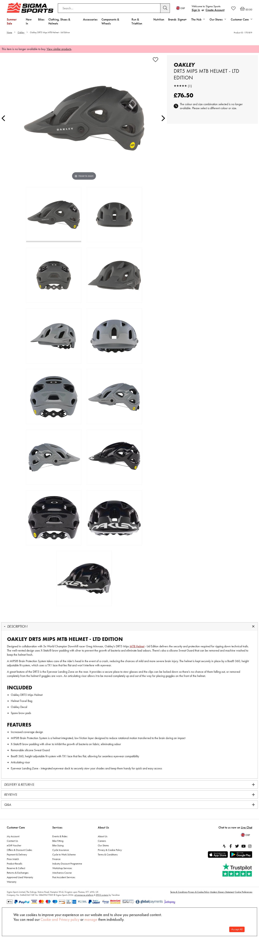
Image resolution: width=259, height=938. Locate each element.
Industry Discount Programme (67, 863)
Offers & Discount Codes (19, 850)
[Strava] (224, 846)
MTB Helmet (137, 646)
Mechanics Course (62, 872)
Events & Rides (59, 836)
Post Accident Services (63, 877)
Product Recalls (14, 863)
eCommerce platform (84, 895)
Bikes (41, 19)
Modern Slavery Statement (222, 891)
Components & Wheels (110, 21)
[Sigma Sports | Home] (30, 7)
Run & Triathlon (137, 21)
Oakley (21, 32)
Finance (56, 859)
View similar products (59, 49)
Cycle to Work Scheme (64, 854)
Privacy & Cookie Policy (110, 850)
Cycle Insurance (60, 850)
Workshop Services (62, 868)
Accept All (237, 929)
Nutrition (158, 19)
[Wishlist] (233, 8)
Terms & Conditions (108, 854)
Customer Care (16, 827)
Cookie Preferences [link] (243, 891)
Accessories (90, 19)
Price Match (13, 859)
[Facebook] (230, 846)
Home (9, 32)
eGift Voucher (14, 845)
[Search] (165, 8)
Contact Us (12, 840)
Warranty (11, 881)
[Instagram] (250, 846)
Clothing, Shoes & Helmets (59, 21)
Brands (172, 19)
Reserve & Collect (16, 868)
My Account (13, 836)
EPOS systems (102, 895)
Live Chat (246, 827)
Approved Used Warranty (20, 877)
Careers (102, 840)
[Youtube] (243, 846)
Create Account (215, 10)
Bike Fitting (57, 840)
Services (57, 827)
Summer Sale (11, 21)
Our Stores (103, 845)
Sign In (196, 10)
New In (29, 21)
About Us (103, 827)
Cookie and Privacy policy (60, 919)
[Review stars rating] (180, 86)
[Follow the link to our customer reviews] (238, 870)
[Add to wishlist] (155, 59)
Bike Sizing (58, 845)
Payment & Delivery (17, 854)
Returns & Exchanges (17, 872)
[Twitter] (237, 846)
